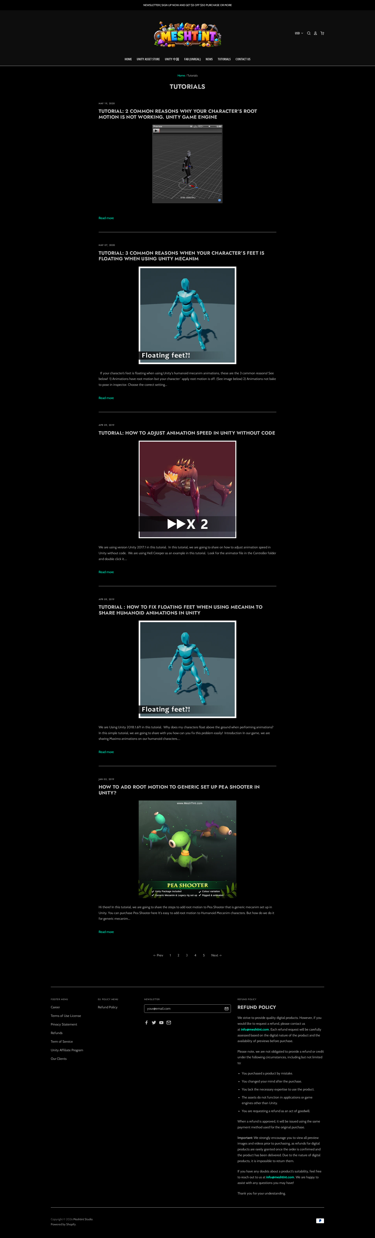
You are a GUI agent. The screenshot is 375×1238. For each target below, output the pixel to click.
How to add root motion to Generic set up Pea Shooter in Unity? (179, 790)
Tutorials (224, 59)
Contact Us (243, 59)
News (209, 59)
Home (128, 59)
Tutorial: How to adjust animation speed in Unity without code (187, 433)
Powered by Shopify (63, 1224)
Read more (106, 218)
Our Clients (59, 1059)
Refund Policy (108, 1007)
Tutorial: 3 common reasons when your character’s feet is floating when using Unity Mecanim (181, 256)
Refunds (56, 1033)
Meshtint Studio (83, 1219)
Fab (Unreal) (192, 59)
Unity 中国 (172, 59)
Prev (160, 955)
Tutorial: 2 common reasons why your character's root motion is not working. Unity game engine (178, 114)
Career (55, 1007)
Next (214, 955)
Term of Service (62, 1041)
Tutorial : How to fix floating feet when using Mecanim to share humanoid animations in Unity (180, 610)
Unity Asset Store (148, 59)
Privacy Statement (64, 1024)
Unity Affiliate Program (67, 1050)
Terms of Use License (66, 1016)
